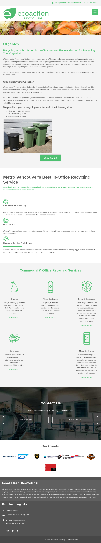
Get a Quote (25, 420)
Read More (14, 317)
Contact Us (75, 420)
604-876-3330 (92, 3)
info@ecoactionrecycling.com (68, 3)
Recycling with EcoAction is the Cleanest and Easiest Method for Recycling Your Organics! (49, 52)
